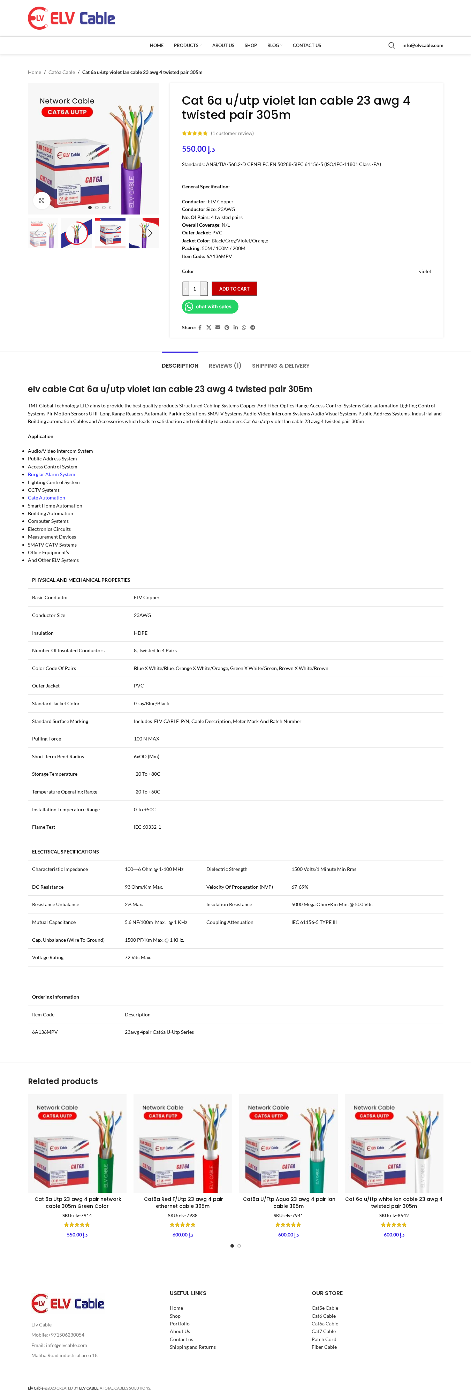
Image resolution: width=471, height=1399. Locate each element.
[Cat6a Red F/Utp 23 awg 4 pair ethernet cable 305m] (183, 1143)
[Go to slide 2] (97, 207)
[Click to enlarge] (42, 200)
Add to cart (234, 289)
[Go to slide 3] (104, 207)
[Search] (392, 45)
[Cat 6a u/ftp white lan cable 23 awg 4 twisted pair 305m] (394, 1143)
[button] (36, 233)
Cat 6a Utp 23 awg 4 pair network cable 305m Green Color (77, 1203)
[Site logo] (71, 18)
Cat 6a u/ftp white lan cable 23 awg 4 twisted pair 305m (394, 1203)
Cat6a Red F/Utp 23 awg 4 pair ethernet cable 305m (183, 1203)
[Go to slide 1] (90, 207)
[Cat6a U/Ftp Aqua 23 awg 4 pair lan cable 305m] (288, 1143)
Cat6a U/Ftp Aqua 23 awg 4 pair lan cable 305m (288, 1203)
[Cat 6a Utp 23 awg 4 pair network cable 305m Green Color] (77, 1143)
